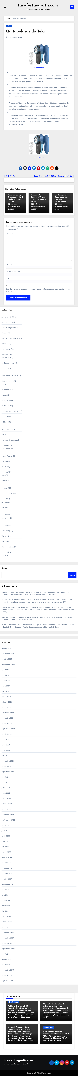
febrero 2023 (7, 804)
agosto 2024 (6, 734)
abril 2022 (5, 847)
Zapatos (5, 552)
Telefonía (5, 531)
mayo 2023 (6, 793)
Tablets (4, 422)
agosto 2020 (6, 954)
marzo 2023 (6, 798)
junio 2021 (6, 900)
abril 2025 (5, 691)
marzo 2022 (6, 852)
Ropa (3, 499)
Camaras (5, 384)
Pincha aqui (39, 68)
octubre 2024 (7, 723)
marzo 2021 (6, 916)
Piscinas (5, 461)
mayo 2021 (6, 906)
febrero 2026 (7, 648)
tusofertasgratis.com (38, 5)
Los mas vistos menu (10, 440)
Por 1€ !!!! (5, 467)
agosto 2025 (6, 670)
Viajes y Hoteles (8, 547)
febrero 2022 (7, 857)
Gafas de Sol (6, 429)
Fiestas (4, 481)
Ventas (4, 542)
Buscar (5, 568)
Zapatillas (5, 368)
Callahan (5, 555)
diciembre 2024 (8, 713)
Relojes (4, 488)
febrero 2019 (7, 959)
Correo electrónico (13, 271)
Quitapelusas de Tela (25, 31)
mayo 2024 (6, 750)
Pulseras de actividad (10, 411)
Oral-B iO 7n (10, 176)
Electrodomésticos (9, 376)
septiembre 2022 (8, 820)
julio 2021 (5, 895)
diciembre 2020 (8, 933)
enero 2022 (6, 863)
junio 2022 (6, 836)
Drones (4, 395)
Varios (8, 26)
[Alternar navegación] (5, 7)
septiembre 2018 (8, 981)
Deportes (5, 354)
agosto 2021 (6, 890)
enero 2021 (6, 927)
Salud (4, 515)
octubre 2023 (7, 766)
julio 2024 (5, 740)
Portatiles (5, 406)
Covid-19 (5, 518)
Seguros (5, 525)
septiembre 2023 (8, 772)
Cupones (5, 344)
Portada (8, 18)
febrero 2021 (7, 922)
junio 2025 (6, 681)
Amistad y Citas (8, 322)
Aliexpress (6, 502)
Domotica (5, 390)
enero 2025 (6, 707)
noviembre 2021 (8, 874)
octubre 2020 (7, 943)
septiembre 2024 (8, 729)
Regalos (5, 472)
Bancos (4, 333)
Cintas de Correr (8, 363)
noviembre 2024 (8, 718)
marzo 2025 (6, 697)
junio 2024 (6, 745)
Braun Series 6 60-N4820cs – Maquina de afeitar (53, 176)
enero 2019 (6, 965)
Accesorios (6, 449)
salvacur (14, 204)
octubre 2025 (7, 659)
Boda (4, 475)
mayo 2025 (6, 686)
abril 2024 (5, 756)
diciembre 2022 (8, 815)
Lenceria (5, 507)
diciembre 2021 (8, 868)
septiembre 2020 (8, 949)
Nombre (9, 264)
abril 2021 (5, 911)
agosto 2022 (6, 825)
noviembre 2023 (8, 761)
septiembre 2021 (8, 884)
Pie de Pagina (7, 456)
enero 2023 (6, 809)
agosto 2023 (6, 777)
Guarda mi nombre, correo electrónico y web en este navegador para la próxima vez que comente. (38, 290)
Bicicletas (5, 358)
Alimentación (7, 317)
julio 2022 (5, 831)
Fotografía (6, 400)
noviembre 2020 (8, 938)
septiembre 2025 (8, 664)
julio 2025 (5, 675)
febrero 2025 (7, 702)
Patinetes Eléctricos (9, 445)
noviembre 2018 (8, 970)
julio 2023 (5, 782)
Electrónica (6, 381)
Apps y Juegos (7, 328)
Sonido (4, 417)
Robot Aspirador (8, 493)
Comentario (11, 234)
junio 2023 (6, 788)
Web (7, 279)
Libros (4, 435)
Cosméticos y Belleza (10, 338)
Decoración (6, 349)
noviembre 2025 (8, 654)
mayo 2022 (6, 841)
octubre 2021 (7, 879)
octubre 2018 (7, 975)
